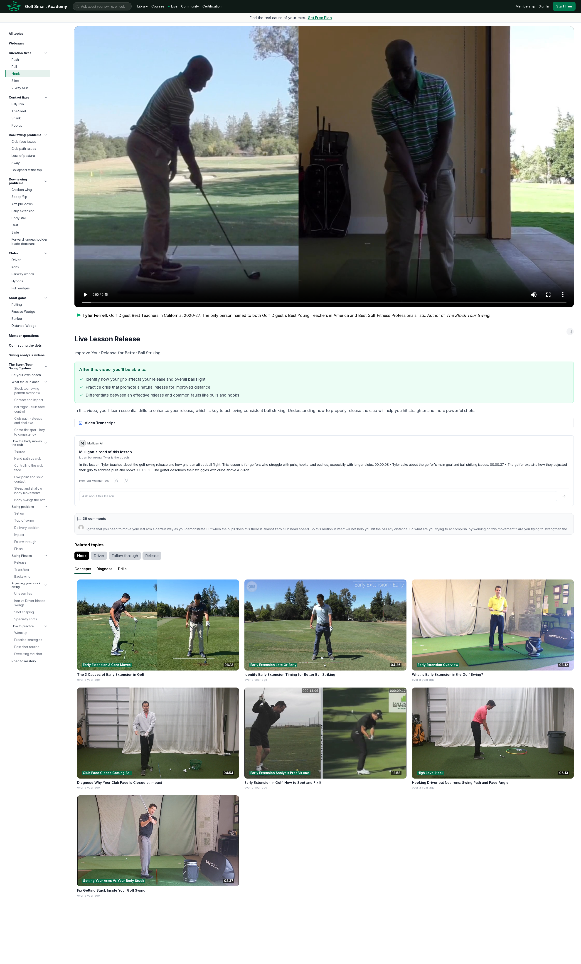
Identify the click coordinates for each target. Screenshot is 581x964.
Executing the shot (28, 654)
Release (20, 562)
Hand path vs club (27, 458)
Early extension (23, 211)
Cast (15, 225)
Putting (17, 304)
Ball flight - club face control (29, 409)
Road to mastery (24, 661)
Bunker (17, 319)
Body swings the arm (29, 500)
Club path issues (24, 148)
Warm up (20, 633)
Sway (16, 163)
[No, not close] (126, 481)
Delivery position (26, 528)
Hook (16, 74)
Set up (19, 513)
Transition (21, 569)
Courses (158, 6)
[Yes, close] (116, 481)
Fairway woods (23, 274)
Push (15, 60)
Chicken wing (22, 190)
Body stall (19, 218)
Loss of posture (23, 156)
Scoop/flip (19, 197)
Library (142, 6)
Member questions (24, 336)
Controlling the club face (28, 468)
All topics (16, 33)
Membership (525, 6)
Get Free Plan (320, 17)
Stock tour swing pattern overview (27, 391)
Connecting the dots (25, 345)
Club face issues (24, 141)
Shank (16, 118)
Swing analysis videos (27, 355)
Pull (14, 67)
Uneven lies (23, 593)
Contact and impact (28, 400)
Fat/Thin (18, 104)
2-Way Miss (20, 88)
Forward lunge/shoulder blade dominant (29, 241)
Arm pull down (22, 204)
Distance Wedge (24, 326)
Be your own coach (26, 375)
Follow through (25, 542)
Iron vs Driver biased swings (29, 603)
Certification (212, 6)
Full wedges (21, 288)
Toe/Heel (19, 111)
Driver (16, 260)
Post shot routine (26, 647)
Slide (15, 232)
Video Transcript (100, 423)
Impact (19, 535)
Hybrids (17, 281)
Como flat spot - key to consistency (29, 432)
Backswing (22, 576)
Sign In (544, 6)
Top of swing (24, 520)
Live (174, 6)
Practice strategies (28, 640)
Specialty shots (25, 619)
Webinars (16, 43)
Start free (564, 6)
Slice (15, 81)
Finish (18, 549)
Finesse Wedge (23, 311)
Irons (15, 267)
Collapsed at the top (27, 170)
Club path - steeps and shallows (28, 421)
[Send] (564, 496)
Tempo (19, 451)
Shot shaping (24, 612)
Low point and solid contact (28, 479)
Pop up (17, 125)
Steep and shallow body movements (28, 490)
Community (190, 6)
